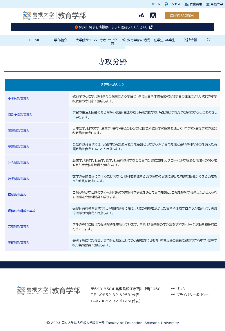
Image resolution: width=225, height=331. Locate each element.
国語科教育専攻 (18, 130)
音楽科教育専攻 (18, 226)
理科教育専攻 (17, 194)
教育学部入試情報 (182, 15)
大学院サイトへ (86, 40)
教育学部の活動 (138, 40)
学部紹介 (60, 40)
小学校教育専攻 (18, 98)
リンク (180, 289)
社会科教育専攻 (18, 162)
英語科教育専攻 (18, 146)
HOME (34, 40)
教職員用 (195, 4)
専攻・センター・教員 (112, 41)
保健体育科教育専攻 (22, 210)
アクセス (174, 4)
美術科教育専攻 (18, 242)
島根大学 (216, 4)
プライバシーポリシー (192, 295)
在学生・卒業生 (164, 40)
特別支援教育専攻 (20, 114)
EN (157, 4)
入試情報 (190, 40)
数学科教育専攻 (18, 178)
